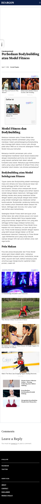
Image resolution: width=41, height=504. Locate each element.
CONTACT (5, 488)
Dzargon (7, 2)
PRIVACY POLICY (7, 495)
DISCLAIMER (6, 492)
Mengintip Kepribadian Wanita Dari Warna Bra (29, 401)
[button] (2, 44)
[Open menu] (40, 3)
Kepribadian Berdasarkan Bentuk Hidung (28, 392)
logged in (14, 443)
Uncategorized (7, 51)
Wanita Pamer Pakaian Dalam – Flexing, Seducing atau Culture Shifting (28, 383)
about (4, 485)
